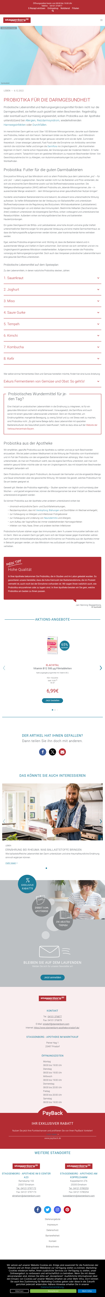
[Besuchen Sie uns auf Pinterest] (67, 1209)
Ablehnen (19, 1291)
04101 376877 (56, 6)
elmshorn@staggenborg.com (26, 1195)
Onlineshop (52, 8)
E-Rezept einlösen (36, 8)
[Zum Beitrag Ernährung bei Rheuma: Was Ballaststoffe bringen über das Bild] (52, 811)
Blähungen (54, 510)
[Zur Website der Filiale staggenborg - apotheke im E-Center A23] (26, 1166)
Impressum (52, 1224)
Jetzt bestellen (52, 700)
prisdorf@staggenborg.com (56, 1024)
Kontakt (52, 1241)
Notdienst (65, 8)
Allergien (30, 120)
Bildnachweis (52, 1246)
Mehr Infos (87, 1291)
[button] (101, 666)
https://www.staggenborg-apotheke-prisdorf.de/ (56, 1027)
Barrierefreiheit (52, 1235)
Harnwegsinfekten (15, 124)
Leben (7, 90)
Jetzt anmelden (52, 977)
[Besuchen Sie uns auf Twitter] (47, 1209)
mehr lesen (51, 1134)
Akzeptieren (53, 1291)
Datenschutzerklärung (52, 1287)
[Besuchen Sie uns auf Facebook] (37, 1209)
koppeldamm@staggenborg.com (79, 1195)
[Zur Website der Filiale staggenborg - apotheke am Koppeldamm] (78, 1166)
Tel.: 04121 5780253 (79, 1188)
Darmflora (52, 146)
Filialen (75, 8)
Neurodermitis (51, 518)
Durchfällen (39, 124)
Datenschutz (52, 1230)
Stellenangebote (52, 1219)
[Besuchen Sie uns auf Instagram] (57, 1209)
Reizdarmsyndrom (48, 120)
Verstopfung (42, 510)
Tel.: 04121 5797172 (26, 1188)
